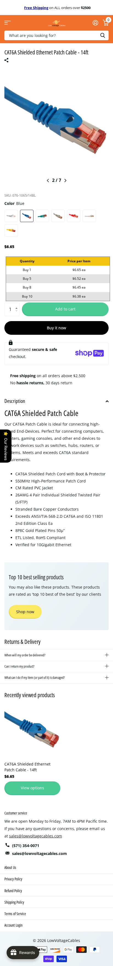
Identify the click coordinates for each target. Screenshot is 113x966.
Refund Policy (13, 890)
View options (32, 787)
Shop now (25, 611)
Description (14, 401)
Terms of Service (15, 913)
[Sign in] (95, 22)
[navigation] (48, 180)
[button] (17, 304)
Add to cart (65, 309)
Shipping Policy (14, 902)
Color (14, 203)
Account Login (13, 925)
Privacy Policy (13, 878)
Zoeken (103, 35)
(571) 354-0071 (25, 845)
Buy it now (56, 327)
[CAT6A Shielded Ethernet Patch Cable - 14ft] (32, 729)
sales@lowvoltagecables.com (35, 836)
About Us (10, 867)
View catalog (7, 23)
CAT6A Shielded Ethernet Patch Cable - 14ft (27, 766)
